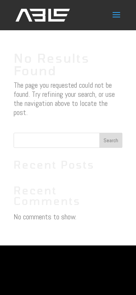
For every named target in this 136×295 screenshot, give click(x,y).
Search (111, 140)
